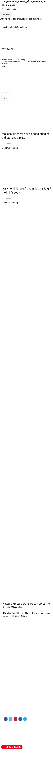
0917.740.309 (13, 747)
